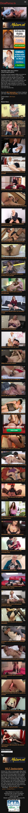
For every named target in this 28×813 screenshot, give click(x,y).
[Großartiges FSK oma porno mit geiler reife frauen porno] (14, 489)
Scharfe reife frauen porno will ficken (10, 448)
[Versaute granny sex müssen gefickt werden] (14, 651)
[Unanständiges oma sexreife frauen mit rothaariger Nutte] (14, 543)
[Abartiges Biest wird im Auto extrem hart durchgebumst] (14, 284)
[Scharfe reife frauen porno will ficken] (14, 441)
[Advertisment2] (14, 59)
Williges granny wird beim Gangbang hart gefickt (13, 257)
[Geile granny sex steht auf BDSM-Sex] (14, 372)
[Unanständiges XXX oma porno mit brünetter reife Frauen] (14, 736)
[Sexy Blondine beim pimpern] (14, 321)
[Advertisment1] (14, 39)
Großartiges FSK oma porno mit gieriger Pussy (13, 413)
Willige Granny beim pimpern (8, 363)
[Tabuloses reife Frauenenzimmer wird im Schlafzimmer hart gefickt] (14, 578)
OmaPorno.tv (8, 3)
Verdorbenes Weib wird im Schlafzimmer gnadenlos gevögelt (11, 604)
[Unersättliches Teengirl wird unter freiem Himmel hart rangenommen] (14, 508)
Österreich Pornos (13, 787)
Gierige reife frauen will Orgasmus (10, 154)
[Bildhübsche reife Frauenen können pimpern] (14, 703)
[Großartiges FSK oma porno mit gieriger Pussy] (14, 405)
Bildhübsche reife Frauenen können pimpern (12, 710)
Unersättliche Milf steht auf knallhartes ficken (13, 241)
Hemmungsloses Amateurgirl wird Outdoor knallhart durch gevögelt (12, 274)
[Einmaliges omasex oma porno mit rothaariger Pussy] (14, 633)
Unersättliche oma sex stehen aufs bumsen (12, 534)
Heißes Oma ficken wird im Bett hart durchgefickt (13, 205)
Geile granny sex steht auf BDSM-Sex (10, 379)
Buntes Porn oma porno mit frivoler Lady (11, 189)
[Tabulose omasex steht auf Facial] (14, 338)
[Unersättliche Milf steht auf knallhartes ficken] (14, 234)
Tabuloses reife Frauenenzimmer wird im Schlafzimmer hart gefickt (11, 587)
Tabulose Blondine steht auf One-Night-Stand (13, 481)
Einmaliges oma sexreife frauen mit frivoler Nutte (13, 464)
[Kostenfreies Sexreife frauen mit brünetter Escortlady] (14, 667)
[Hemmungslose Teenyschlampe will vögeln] (14, 110)
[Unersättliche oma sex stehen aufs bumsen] (14, 526)
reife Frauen (12, 96)
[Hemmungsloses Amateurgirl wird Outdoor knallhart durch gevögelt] (14, 266)
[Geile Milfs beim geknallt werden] (14, 719)
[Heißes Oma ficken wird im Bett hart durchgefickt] (14, 198)
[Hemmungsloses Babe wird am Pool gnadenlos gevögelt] (14, 685)
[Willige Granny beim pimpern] (14, 355)
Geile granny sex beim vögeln (9, 570)
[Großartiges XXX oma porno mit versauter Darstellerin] (14, 614)
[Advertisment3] (14, 424)
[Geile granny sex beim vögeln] (14, 561)
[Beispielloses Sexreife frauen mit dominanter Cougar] (14, 302)
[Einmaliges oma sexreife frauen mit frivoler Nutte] (14, 457)
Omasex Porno (10, 789)
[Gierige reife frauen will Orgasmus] (14, 145)
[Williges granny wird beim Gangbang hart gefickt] (14, 250)
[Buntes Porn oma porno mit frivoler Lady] (14, 182)
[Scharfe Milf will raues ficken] (14, 388)
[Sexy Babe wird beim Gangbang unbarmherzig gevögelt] (14, 163)
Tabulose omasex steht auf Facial (10, 347)
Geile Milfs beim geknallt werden (9, 727)
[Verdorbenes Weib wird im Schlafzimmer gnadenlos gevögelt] (14, 596)
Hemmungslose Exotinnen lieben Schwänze (12, 135)
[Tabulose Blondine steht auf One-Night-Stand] (14, 473)
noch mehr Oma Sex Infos (7, 87)
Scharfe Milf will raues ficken (8, 395)
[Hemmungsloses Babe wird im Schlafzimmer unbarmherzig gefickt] (14, 215)
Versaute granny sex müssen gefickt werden (12, 659)
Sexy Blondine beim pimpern (8, 329)
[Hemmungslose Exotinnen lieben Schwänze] (14, 127)
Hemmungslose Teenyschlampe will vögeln (12, 117)
